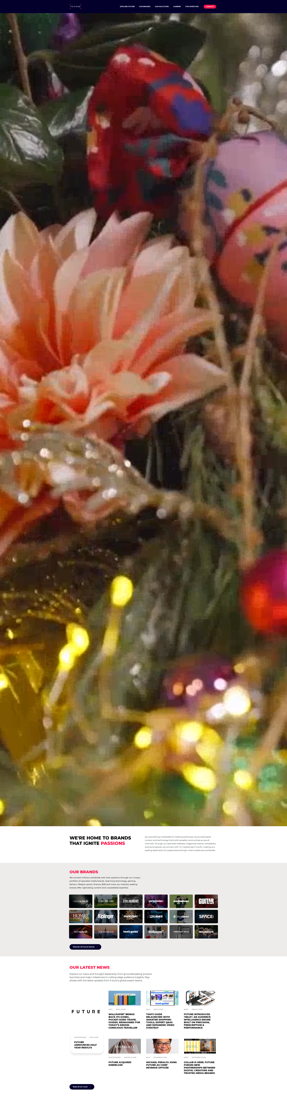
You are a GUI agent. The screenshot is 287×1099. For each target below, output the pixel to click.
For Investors (192, 6)
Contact (210, 7)
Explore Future (127, 6)
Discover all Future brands (84, 947)
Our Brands (144, 6)
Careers (177, 6)
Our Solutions (162, 6)
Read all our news (80, 1087)
